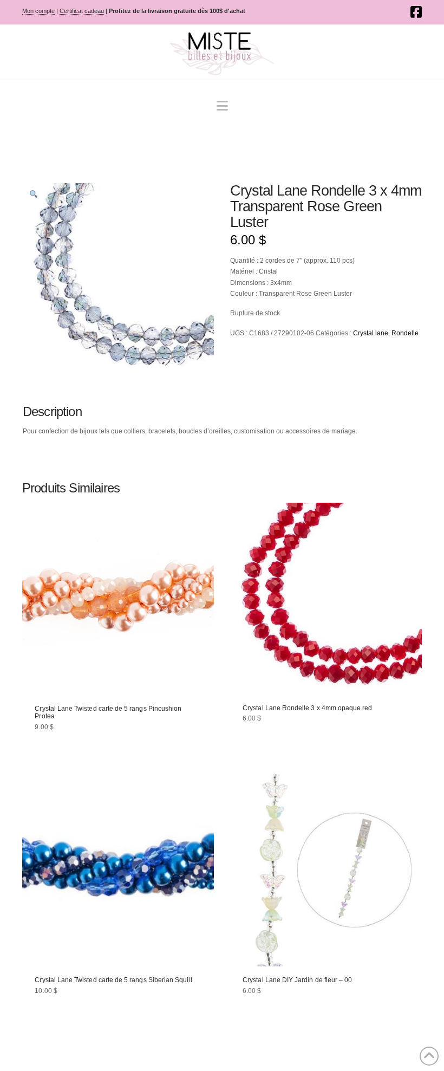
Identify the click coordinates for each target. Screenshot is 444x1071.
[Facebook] (416, 11)
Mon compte (38, 11)
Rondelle (405, 333)
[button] (222, 106)
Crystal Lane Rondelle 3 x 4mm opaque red (307, 708)
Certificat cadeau (82, 11)
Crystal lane (370, 333)
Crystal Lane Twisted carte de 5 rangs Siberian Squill (113, 980)
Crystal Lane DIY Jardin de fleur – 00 (297, 980)
